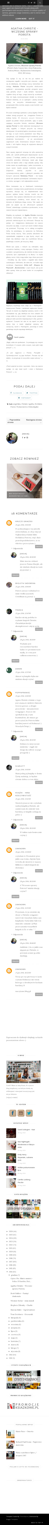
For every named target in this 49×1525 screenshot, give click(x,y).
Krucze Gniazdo (24, 521)
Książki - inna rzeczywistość (23, 794)
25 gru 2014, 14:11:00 (22, 770)
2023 (11, 1241)
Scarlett (20, 766)
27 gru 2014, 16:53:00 (23, 973)
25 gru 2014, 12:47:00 (23, 613)
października (16, 1321)
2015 (10, 1268)
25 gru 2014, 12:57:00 (23, 672)
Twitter (33, 393)
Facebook (17, 393)
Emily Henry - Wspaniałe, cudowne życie (25, 1157)
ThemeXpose (24, 1516)
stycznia (14, 1351)
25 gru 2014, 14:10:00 (23, 696)
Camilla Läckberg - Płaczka (24, 1181)
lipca (13, 1331)
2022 (11, 1245)
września (14, 1324)
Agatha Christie (14, 65)
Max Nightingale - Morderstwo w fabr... (19, 495)
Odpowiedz (39, 546)
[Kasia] (25, 434)
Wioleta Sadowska (25, 583)
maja (13, 1338)
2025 (11, 1235)
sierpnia (14, 1328)
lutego (13, 1348)
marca (13, 1345)
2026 (11, 1231)
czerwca (14, 1334)
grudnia (14, 1275)
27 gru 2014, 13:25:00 (23, 908)
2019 (10, 1255)
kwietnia (14, 1341)
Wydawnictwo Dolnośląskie (27, 407)
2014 (10, 1272)
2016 (10, 1265)
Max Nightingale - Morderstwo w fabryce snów (26, 1144)
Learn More (20, 19)
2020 (11, 1251)
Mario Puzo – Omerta (24, 1431)
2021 (10, 1248)
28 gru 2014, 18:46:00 (28, 943)
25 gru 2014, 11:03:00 (23, 525)
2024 (11, 1238)
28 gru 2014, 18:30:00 (28, 557)
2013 (10, 1355)
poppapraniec (22, 693)
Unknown (20, 848)
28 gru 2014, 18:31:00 (27, 640)
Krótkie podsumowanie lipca (26, 1168)
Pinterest (26, 398)
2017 (10, 1262)
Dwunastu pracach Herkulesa (31, 118)
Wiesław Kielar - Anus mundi (22, 1301)
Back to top (36, 1522)
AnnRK (18, 669)
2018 (10, 1258)
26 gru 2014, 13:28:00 (23, 852)
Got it (32, 19)
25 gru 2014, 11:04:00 (23, 587)
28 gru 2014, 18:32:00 (28, 740)
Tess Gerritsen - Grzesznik (22, 1314)
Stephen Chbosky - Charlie (22, 1305)
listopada (14, 1318)
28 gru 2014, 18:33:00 (28, 828)
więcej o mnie (12, 1097)
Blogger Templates (12, 1519)
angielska (17, 404)
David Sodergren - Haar (26, 1129)
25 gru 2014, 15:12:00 (23, 799)
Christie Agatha (27, 404)
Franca (19, 610)
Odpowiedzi (18, 548)
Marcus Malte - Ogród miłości (23, 1310)
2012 (10, 1358)
